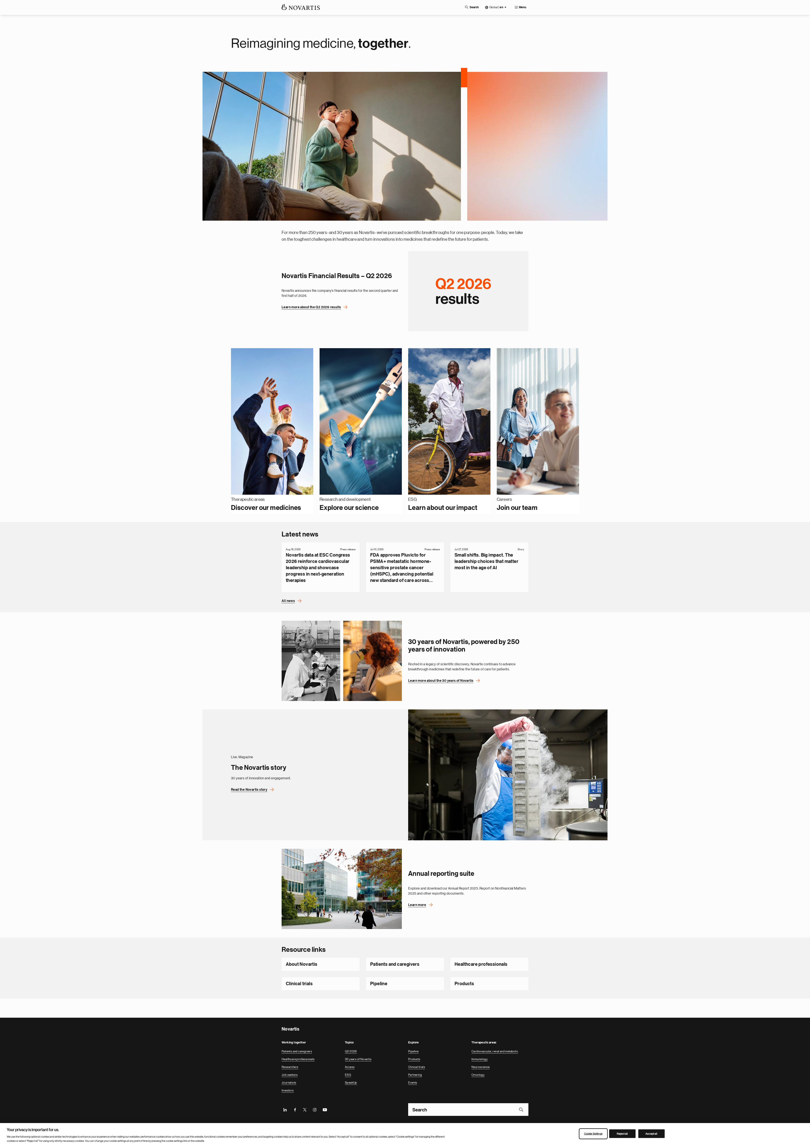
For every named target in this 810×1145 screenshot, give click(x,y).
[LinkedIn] (285, 1109)
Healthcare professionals (481, 964)
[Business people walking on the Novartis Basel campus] (342, 889)
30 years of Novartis (358, 1059)
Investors (288, 1090)
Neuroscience (480, 1066)
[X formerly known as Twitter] (304, 1109)
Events (412, 1082)
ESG (348, 1074)
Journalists (289, 1082)
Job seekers (290, 1074)
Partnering (415, 1074)
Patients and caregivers (394, 964)
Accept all (651, 1133)
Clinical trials (299, 983)
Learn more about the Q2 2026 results (311, 307)
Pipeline (378, 983)
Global (496, 7)
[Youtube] (324, 1109)
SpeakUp (351, 1082)
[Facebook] (295, 1109)
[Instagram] (314, 1109)
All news (288, 601)
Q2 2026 (351, 1051)
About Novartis (301, 964)
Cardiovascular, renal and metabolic (494, 1051)
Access (350, 1066)
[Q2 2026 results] (468, 291)
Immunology (479, 1059)
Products (464, 983)
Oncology (478, 1074)
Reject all (622, 1133)
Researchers (290, 1066)
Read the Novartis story (249, 789)
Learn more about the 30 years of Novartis (440, 680)
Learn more (417, 905)
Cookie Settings (593, 1133)
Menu (522, 7)
